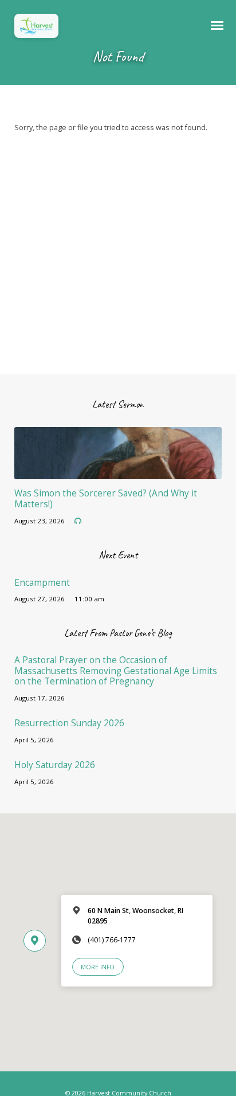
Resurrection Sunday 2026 (69, 723)
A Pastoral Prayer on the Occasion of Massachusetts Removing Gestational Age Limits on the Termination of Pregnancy (115, 670)
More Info (98, 967)
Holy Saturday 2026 (54, 765)
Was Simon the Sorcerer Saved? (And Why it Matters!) (105, 498)
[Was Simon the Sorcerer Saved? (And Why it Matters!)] (118, 472)
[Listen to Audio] (77, 521)
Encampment (42, 583)
